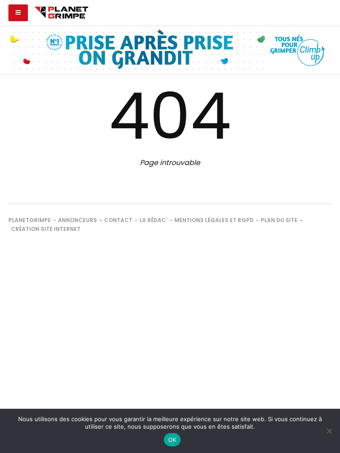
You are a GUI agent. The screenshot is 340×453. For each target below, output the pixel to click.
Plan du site (279, 220)
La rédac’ (153, 220)
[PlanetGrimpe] (61, 11)
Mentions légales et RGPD (214, 220)
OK (172, 439)
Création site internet (46, 229)
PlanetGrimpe (29, 220)
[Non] (329, 430)
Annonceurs (77, 220)
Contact (118, 220)
